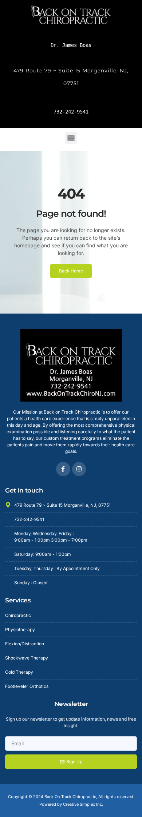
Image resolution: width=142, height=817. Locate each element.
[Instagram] (79, 469)
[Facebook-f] (63, 469)
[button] (71, 138)
